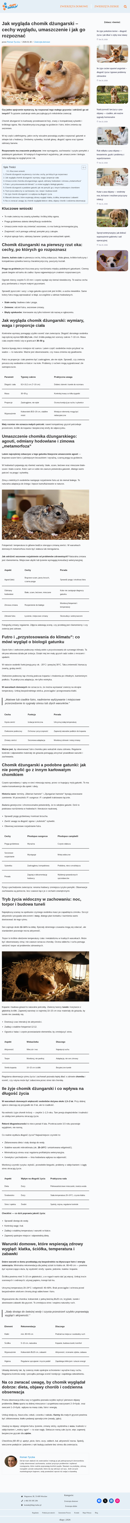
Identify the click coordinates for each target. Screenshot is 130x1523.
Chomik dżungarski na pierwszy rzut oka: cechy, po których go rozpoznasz (36, 174)
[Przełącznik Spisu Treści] (82, 167)
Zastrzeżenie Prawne (64, 1513)
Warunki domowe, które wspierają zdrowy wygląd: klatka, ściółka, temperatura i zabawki (41, 197)
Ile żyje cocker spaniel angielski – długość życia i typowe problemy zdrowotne (112, 72)
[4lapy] (10, 6)
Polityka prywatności (48, 1513)
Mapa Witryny (87, 1513)
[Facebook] (99, 1501)
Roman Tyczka (13, 42)
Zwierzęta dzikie (106, 6)
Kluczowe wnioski (17, 171)
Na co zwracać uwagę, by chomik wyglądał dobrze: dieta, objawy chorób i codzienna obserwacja (45, 201)
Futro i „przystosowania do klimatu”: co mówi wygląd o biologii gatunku (34, 184)
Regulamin (35, 1513)
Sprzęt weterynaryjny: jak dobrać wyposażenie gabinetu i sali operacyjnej (111, 237)
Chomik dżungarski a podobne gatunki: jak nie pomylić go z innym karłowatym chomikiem (42, 188)
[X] (105, 1501)
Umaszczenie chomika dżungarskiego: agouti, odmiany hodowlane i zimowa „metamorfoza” (43, 181)
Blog (96, 1513)
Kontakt (76, 1513)
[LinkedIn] (111, 1501)
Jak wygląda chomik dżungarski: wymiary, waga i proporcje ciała (32, 178)
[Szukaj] (125, 6)
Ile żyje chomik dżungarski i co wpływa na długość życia (28, 194)
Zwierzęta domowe (74, 6)
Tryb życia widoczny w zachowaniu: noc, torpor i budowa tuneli (31, 191)
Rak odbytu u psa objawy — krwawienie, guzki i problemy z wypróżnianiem (110, 154)
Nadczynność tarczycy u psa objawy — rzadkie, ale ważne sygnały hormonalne (110, 113)
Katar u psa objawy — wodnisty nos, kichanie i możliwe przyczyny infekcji (112, 196)
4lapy (61, 1520)
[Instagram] (117, 1501)
